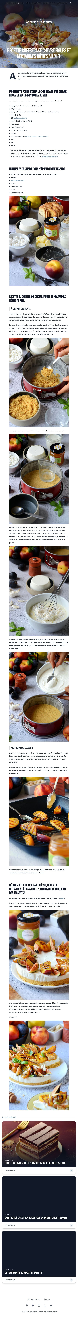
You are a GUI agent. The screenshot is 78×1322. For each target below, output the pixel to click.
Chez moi (65, 3)
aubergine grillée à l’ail (50, 156)
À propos (47, 1299)
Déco (8, 3)
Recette (39, 44)
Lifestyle (45, 3)
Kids (22, 3)
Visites (28, 3)
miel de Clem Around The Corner (36, 136)
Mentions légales (34, 1299)
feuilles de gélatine (20, 118)
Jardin (59, 3)
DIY (13, 3)
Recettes (52, 3)
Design (17, 3)
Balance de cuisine (17, 180)
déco (62, 898)
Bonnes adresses (37, 3)
